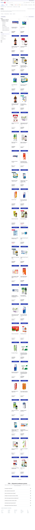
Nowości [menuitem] (8, 0)
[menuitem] (3, 5)
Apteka (2, 18)
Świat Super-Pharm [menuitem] (31, 0)
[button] (12, 5)
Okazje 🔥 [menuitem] (2, 0)
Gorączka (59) (4, 22)
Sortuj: (30, 16)
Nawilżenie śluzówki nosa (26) (5, 27)
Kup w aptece (15, 35)
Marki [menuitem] (5, 0)
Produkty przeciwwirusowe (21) (5, 30)
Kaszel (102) (3, 25)
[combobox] (15, 2)
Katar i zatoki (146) (4, 26)
